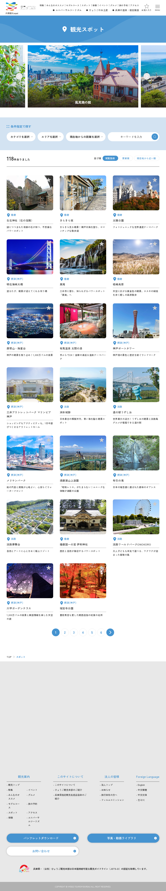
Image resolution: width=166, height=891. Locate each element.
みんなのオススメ (55, 5)
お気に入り (147, 10)
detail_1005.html (30, 398)
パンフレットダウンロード (41, 838)
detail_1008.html (136, 332)
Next (146, 76)
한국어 (141, 799)
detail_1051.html (136, 204)
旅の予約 (123, 5)
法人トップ (107, 784)
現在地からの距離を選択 (85, 137)
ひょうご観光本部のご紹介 (68, 789)
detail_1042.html (83, 528)
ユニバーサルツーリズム (69, 10)
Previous (19, 76)
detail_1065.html (83, 398)
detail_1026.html (30, 332)
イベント (103, 5)
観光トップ (14, 784)
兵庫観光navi (11, 8)
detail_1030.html (83, 332)
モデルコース (72, 5)
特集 (42, 5)
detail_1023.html (136, 464)
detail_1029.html (30, 592)
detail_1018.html (83, 592)
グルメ (113, 5)
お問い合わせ (41, 851)
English (141, 784)
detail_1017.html (83, 464)
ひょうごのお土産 (98, 10)
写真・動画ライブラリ (121, 838)
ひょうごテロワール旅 (28, 8)
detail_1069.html (136, 528)
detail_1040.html (83, 268)
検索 (155, 136)
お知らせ (105, 789)
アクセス (134, 5)
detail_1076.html (136, 398)
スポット (86, 5)
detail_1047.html (30, 204)
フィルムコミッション (112, 799)
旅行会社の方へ (109, 794)
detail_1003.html (30, 464)
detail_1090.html (136, 268)
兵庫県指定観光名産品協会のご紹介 (71, 796)
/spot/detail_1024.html (83, 76)
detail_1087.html (83, 204)
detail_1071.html (30, 528)
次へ (110, 632)
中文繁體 (142, 789)
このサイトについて (65, 784)
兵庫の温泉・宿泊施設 (127, 10)
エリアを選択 (50, 137)
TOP (9, 656)
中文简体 (142, 794)
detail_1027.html (30, 268)
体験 (95, 5)
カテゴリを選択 (20, 137)
